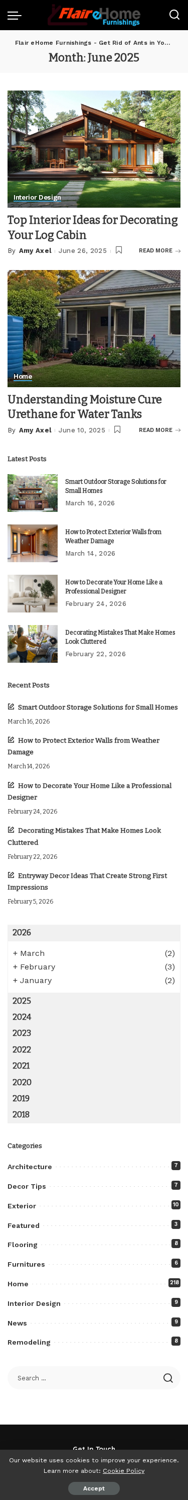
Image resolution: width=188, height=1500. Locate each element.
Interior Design (37, 197)
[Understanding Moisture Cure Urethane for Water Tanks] (94, 328)
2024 (22, 1017)
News (17, 1323)
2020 (22, 1082)
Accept (94, 1488)
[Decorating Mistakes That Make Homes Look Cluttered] (33, 644)
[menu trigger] (17, 15)
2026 (22, 932)
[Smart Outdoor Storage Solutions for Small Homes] (33, 493)
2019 (21, 1098)
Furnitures (26, 1264)
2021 (21, 1066)
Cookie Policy (123, 1470)
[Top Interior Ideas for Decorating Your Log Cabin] (94, 149)
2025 (22, 1001)
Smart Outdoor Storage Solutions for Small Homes (98, 707)
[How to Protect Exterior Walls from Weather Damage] (33, 543)
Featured (24, 1225)
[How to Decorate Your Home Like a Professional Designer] (33, 593)
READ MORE (155, 250)
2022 (22, 1049)
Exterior (22, 1206)
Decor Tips (27, 1186)
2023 (22, 1033)
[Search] (174, 15)
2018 (21, 1114)
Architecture (30, 1167)
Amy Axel (35, 250)
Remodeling (29, 1342)
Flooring (23, 1245)
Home (23, 376)
